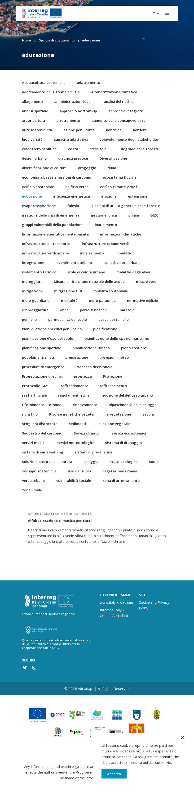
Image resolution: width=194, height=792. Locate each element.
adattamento (88, 82)
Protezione (112, 376)
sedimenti (77, 423)
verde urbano (33, 480)
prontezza (83, 376)
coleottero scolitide (39, 148)
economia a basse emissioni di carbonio (56, 177)
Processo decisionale (94, 366)
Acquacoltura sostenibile (44, 82)
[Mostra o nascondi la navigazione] (167, 13)
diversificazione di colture (44, 167)
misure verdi (146, 281)
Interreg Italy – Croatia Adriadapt (114, 612)
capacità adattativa (71, 139)
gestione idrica (104, 215)
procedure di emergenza (43, 366)
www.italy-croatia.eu (116, 602)
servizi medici (33, 442)
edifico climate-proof (118, 186)
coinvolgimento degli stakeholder (129, 139)
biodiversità (32, 139)
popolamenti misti (38, 357)
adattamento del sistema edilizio (51, 92)
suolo (154, 461)
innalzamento (92, 253)
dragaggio (87, 167)
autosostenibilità (37, 129)
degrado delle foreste (140, 148)
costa (73, 148)
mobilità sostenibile (110, 291)
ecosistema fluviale (120, 177)
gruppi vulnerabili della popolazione (53, 224)
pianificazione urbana (91, 347)
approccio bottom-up (78, 111)
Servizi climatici (87, 433)
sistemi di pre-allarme (93, 452)
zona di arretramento (121, 480)
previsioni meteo (114, 357)
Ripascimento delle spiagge (133, 404)
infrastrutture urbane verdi (105, 243)
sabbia (148, 414)
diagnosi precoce (73, 158)
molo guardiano (36, 300)
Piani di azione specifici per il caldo (52, 328)
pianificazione (105, 328)
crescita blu (99, 148)
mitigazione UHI (68, 291)
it (154, 13)
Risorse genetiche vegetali (72, 414)
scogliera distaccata (39, 423)
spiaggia (91, 461)
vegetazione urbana (119, 471)
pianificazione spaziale (41, 347)
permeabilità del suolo (67, 319)
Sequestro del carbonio (42, 433)
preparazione (76, 357)
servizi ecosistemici (129, 433)
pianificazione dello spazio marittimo (117, 338)
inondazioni (125, 253)
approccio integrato (125, 111)
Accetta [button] (114, 773)
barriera (140, 129)
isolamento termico (39, 272)
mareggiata (32, 281)
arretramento (68, 120)
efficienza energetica (71, 196)
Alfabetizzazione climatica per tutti (60, 520)
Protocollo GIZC (35, 385)
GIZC (154, 215)
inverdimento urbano (74, 262)
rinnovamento (85, 404)
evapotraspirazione (39, 205)
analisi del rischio (119, 101)
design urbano (34, 158)
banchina (114, 129)
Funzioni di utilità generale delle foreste (125, 205)
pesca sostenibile (113, 319)
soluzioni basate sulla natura (47, 461)
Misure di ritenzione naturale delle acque (89, 281)
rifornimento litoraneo (42, 404)
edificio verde (77, 186)
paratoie (127, 310)
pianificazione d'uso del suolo (47, 338)
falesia (73, 205)
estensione (137, 196)
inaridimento (106, 224)
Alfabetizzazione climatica (114, 92)
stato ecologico (124, 461)
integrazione (33, 262)
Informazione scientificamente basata (55, 234)
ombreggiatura (35, 310)
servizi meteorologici (75, 442)
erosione (109, 196)
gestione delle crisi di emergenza (50, 215)
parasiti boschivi (94, 310)
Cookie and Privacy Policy (154, 605)
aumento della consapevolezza (119, 120)
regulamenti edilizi (74, 395)
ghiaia (133, 215)
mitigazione (32, 291)
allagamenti (32, 101)
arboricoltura (33, 120)
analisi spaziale (35, 111)
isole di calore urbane (86, 272)
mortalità (69, 300)
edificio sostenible (38, 186)
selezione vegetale (113, 423)
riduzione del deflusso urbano (127, 395)
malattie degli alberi (133, 272)
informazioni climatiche (120, 234)
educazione (32, 196)
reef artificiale (34, 395)
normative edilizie (142, 300)
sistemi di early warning (42, 452)
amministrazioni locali (73, 101)
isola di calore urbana (122, 262)
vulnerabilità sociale (73, 480)
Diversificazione (113, 158)
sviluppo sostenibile (39, 471)
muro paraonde (102, 300)
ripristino (30, 414)
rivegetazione (119, 414)
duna (112, 167)
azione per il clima (79, 129)
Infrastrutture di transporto (46, 243)
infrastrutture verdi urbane (45, 253)
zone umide (32, 490)
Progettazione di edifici (42, 376)
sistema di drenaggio (123, 442)
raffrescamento (113, 385)
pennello (29, 319)
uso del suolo (79, 471)
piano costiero (133, 347)
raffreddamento (74, 385)
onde (64, 310)
